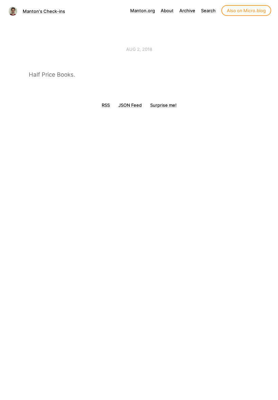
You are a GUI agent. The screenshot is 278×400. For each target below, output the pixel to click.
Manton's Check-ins (44, 11)
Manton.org (142, 10)
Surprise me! (163, 105)
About (167, 10)
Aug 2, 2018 (139, 49)
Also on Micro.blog (246, 10)
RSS (106, 105)
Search (208, 10)
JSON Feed (130, 105)
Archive (187, 10)
